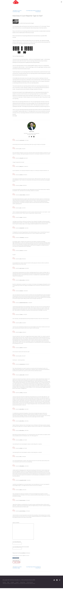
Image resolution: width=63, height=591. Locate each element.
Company (12, 582)
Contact (17, 582)
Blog (8, 582)
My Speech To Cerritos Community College (17, 11)
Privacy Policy (22, 582)
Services (4, 582)
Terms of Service (30, 582)
